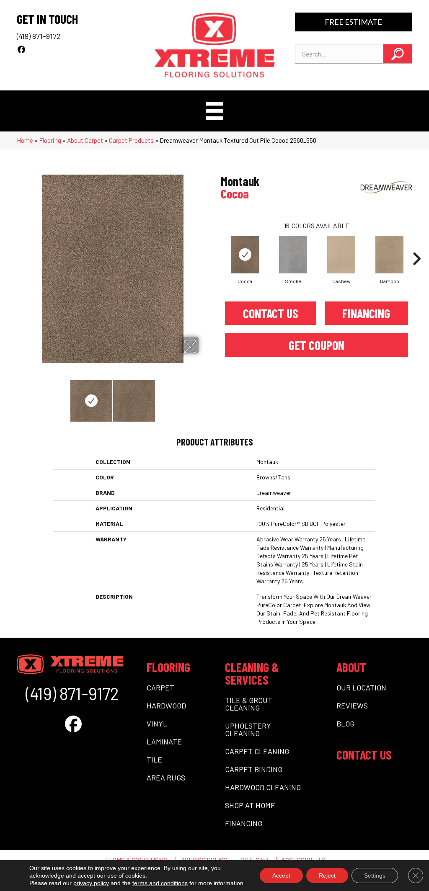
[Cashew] (341, 255)
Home (25, 140)
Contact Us (270, 313)
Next (204, 396)
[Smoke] (293, 255)
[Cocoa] (245, 255)
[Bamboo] (389, 255)
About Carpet (85, 140)
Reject (327, 875)
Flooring (50, 140)
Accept (281, 875)
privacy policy (91, 883)
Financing (366, 313)
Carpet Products (131, 140)
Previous (21, 396)
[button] (397, 53)
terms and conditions (160, 883)
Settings (374, 875)
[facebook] (21, 49)
